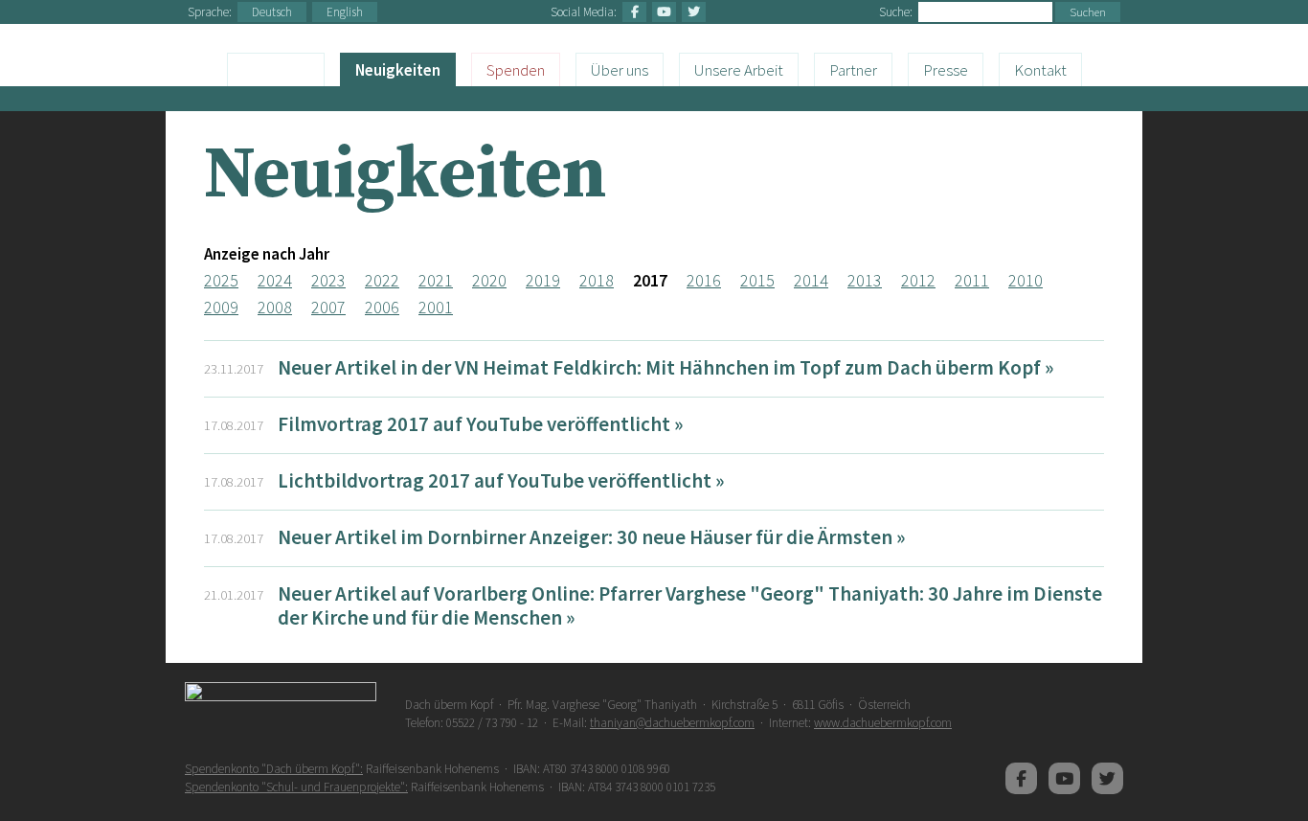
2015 (757, 280)
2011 (972, 280)
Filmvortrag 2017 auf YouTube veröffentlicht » (480, 424)
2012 (918, 280)
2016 (704, 280)
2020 (489, 280)
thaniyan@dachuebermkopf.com (672, 723)
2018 (596, 280)
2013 (864, 280)
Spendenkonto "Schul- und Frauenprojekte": (296, 787)
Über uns (619, 69)
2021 (435, 280)
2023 (328, 280)
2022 (382, 280)
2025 (221, 280)
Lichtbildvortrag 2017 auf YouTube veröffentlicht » (501, 480)
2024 (275, 280)
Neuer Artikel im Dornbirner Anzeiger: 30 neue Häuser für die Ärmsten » (591, 537)
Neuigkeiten (397, 69)
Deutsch (272, 12)
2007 (328, 307)
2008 (275, 307)
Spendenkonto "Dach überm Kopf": (274, 769)
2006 (382, 307)
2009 (221, 307)
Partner (853, 69)
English (345, 12)
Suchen (1088, 12)
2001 (435, 307)
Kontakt (1040, 69)
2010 (1025, 280)
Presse (945, 69)
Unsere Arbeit (738, 69)
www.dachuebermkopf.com (883, 723)
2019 (543, 280)
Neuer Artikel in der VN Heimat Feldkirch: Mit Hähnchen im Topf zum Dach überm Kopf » (665, 367)
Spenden (515, 69)
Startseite (276, 69)
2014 (811, 280)
